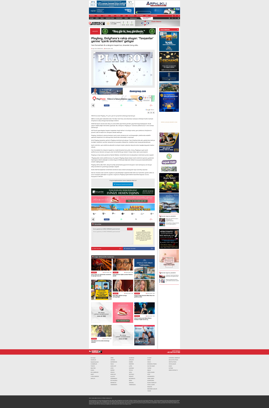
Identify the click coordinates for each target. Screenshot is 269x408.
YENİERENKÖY (114, 384)
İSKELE (112, 364)
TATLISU (131, 370)
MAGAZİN (95, 31)
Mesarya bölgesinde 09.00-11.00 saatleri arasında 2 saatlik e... (172, 280)
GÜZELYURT (113, 366)
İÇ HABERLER (105, 15)
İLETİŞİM (171, 368)
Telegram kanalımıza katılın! (124, 184)
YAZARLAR (99, 15)
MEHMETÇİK (113, 382)
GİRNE (112, 358)
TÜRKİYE (112, 15)
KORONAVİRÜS (150, 376)
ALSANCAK (131, 358)
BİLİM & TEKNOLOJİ (151, 382)
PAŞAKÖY (131, 376)
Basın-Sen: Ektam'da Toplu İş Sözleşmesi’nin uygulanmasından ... (172, 220)
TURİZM (126, 18)
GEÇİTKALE (131, 374)
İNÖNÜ (130, 380)
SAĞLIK (102, 18)
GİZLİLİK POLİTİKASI (173, 360)
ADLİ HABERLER (131, 15)
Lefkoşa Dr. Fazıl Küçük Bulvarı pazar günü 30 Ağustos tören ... (172, 276)
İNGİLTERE (118, 15)
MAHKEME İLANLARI (152, 389)
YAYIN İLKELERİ (172, 364)
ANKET (146, 15)
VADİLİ (130, 372)
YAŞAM (149, 391)
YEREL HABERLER (139, 15)
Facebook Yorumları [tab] (130, 248)
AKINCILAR (113, 374)
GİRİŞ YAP (130, 229)
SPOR (148, 374)
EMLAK (149, 370)
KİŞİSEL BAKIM (150, 372)
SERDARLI (131, 382)
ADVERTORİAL (150, 380)
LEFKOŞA (113, 360)
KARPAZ (112, 370)
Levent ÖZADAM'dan (147, 18)
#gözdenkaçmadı (133, 18)
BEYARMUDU (132, 378)
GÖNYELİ (113, 372)
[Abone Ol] (150, 110)
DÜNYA (124, 15)
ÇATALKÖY (131, 360)
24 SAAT (91, 18)
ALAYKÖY (113, 376)
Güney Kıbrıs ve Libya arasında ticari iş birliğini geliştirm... (172, 223)
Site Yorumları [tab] (97, 248)
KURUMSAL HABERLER (174, 358)
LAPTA (130, 366)
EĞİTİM (97, 18)
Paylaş (106, 105)
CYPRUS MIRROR (153, 15)
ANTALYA (93, 378)
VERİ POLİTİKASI (172, 362)
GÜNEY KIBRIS (150, 378)
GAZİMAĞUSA (114, 362)
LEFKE (112, 368)
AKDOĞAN (131, 368)
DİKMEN (131, 362)
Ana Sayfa (93, 358)
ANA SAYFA (92, 15)
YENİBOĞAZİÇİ (132, 384)
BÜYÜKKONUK (114, 380)
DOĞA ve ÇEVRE (151, 384)
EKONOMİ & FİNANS (110, 18)
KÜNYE (170, 366)
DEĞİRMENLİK (114, 378)
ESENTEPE (131, 364)
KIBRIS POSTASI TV (173, 370)
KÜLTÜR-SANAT (119, 18)
